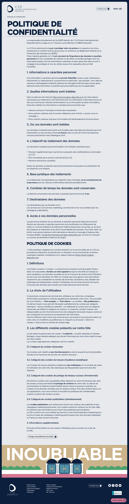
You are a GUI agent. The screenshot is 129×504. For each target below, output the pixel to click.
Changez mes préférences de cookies (40, 436)
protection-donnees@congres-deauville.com (61, 235)
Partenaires (30, 492)
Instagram (113, 485)
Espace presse (31, 485)
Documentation (31, 486)
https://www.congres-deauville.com (68, 97)
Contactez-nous (102, 8)
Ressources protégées (33, 488)
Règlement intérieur (52, 488)
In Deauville (117, 493)
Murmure (52, 492)
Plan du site (49, 490)
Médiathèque (30, 490)
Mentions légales (51, 485)
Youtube (120, 485)
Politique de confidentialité (54, 486)
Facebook (109, 485)
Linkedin (116, 485)
